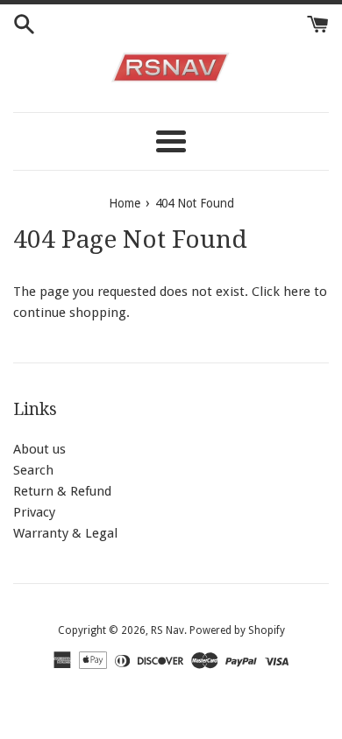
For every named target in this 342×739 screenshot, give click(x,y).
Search (33, 470)
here (296, 291)
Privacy (34, 512)
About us (39, 449)
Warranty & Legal (65, 533)
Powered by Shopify (237, 630)
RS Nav (167, 630)
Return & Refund (62, 491)
